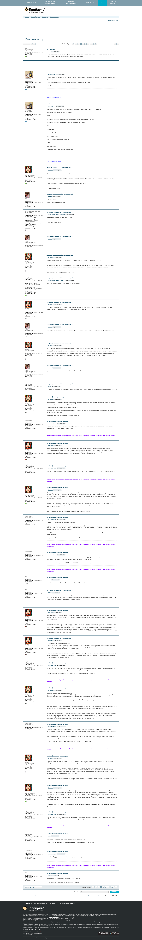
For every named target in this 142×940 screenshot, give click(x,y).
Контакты (53, 903)
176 (32, 201)
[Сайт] (26, 89)
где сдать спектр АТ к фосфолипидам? (59, 167)
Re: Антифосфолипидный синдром (57, 421)
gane (26, 48)
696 (32, 176)
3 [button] (103, 887)
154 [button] (92, 44)
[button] (73, 44)
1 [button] (78, 44)
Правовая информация (40, 903)
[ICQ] (26, 56)
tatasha (26, 198)
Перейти (76, 891)
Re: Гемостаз (51, 49)
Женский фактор (54, 17)
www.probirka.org (54, 917)
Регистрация (111, 20)
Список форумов (35, 17)
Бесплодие (45, 17)
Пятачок (27, 174)
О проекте (27, 903)
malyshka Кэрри (28, 420)
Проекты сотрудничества (67, 903)
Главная (27, 17)
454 (32, 592)
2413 (32, 423)
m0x (26, 832)
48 (31, 385)
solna (26, 576)
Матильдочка (28, 78)
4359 (32, 81)
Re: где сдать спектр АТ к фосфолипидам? (60, 194)
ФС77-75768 (48, 915)
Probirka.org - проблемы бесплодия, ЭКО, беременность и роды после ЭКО (43, 938)
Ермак (26, 383)
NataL (26, 589)
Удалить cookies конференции (95, 895)
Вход (117, 20)
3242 (32, 214)
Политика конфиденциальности (31, 929)
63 (31, 50)
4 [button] (85, 44)
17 (31, 835)
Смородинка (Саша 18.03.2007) (32, 211)
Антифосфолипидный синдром (56, 397)
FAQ (35, 895)
